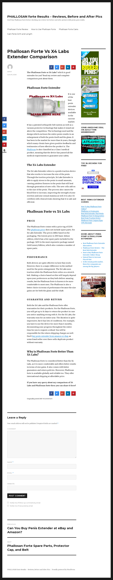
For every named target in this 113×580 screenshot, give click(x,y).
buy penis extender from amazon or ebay (50, 336)
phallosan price (38, 230)
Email (10, 473)
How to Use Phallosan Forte (43, 29)
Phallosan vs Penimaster (90, 211)
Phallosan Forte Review (17, 29)
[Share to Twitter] (57, 69)
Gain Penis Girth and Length (19, 34)
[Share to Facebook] (51, 69)
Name (10, 462)
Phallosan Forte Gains (68, 29)
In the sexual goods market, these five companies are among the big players (93, 264)
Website (11, 484)
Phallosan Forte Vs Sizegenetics (92, 216)
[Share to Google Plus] (62, 69)
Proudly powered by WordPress (63, 570)
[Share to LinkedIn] (68, 69)
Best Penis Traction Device (91, 218)
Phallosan (31, 149)
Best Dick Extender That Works (92, 214)
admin (9, 71)
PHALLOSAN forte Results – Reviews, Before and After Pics (54, 16)
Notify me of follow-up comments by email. (25, 503)
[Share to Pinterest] (73, 69)
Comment (11, 429)
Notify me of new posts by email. (21, 506)
